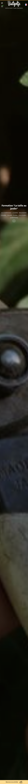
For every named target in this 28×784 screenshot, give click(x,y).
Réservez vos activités (12, 782)
